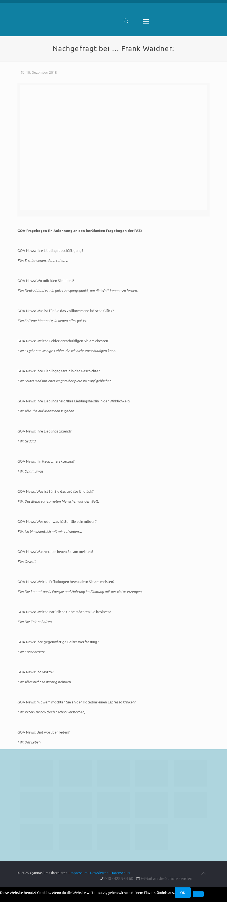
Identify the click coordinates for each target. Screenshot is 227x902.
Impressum (78, 872)
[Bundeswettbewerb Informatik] (36, 773)
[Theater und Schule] (113, 805)
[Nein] (198, 894)
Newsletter (99, 872)
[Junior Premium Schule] (36, 805)
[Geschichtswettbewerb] (75, 837)
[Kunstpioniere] (36, 837)
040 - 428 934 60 (118, 878)
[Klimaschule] (152, 773)
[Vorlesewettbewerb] (190, 805)
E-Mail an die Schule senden (166, 878)
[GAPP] (152, 805)
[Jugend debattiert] (75, 773)
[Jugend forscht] (113, 837)
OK (182, 892)
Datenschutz (120, 872)
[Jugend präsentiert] (113, 773)
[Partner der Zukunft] (152, 837)
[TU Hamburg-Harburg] (75, 805)
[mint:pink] (190, 773)
